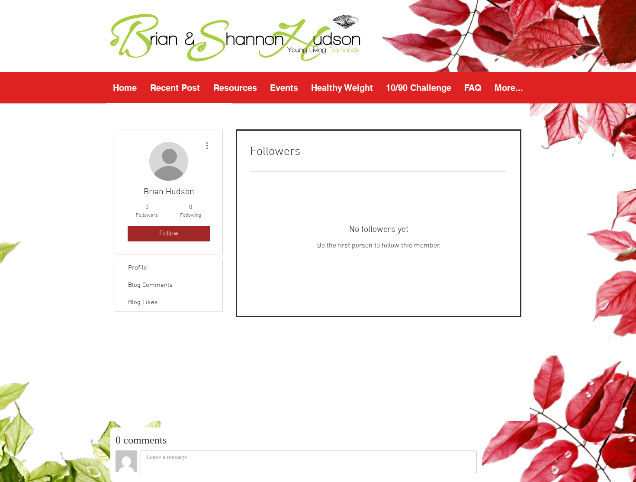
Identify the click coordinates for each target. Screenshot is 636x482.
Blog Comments (150, 285)
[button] (234, 88)
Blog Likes (142, 302)
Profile (137, 268)
